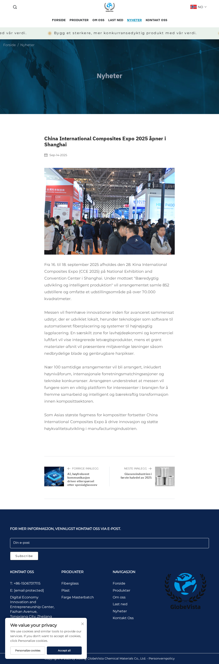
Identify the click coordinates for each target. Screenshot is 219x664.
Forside (9, 45)
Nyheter (27, 45)
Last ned (120, 604)
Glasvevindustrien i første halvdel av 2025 (136, 475)
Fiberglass (70, 583)
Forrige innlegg (85, 468)
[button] (15, 7)
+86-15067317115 (27, 583)
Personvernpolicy (162, 658)
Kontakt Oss (123, 618)
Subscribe (24, 556)
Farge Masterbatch (77, 597)
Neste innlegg (135, 468)
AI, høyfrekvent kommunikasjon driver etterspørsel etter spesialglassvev (82, 479)
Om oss (119, 597)
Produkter (121, 590)
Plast (65, 590)
